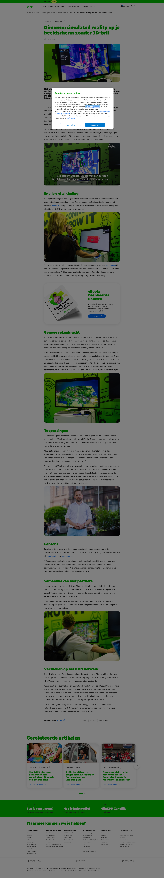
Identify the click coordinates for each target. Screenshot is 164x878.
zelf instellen (71, 118)
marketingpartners (92, 107)
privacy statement (63, 114)
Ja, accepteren (95, 125)
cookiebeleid (105, 111)
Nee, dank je (70, 125)
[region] (83, 108)
